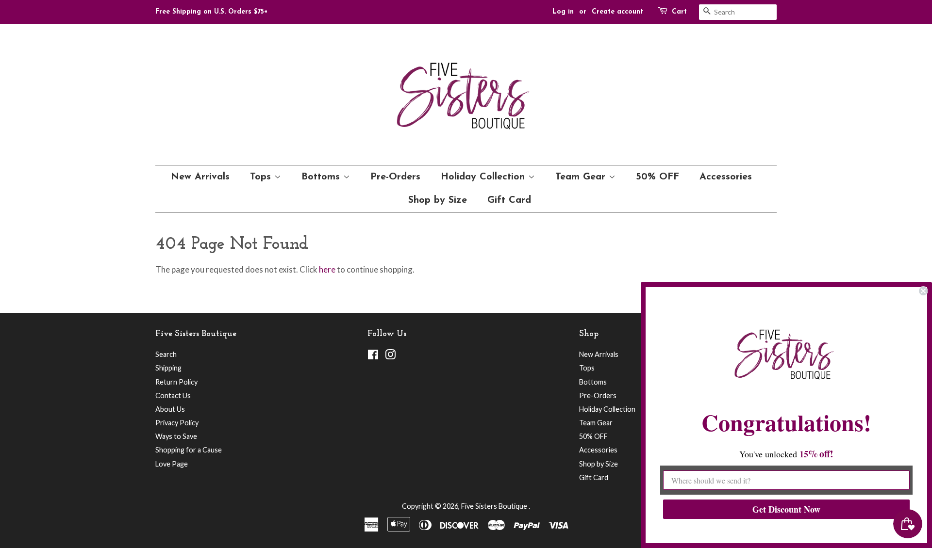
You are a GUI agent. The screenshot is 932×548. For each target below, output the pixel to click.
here (327, 269)
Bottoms (322, 177)
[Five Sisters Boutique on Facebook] (373, 356)
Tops (262, 177)
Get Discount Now (786, 509)
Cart (679, 12)
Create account (617, 12)
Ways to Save (176, 436)
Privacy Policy (177, 423)
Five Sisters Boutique (495, 506)
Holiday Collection (484, 177)
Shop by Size (437, 200)
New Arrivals (200, 177)
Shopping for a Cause (188, 450)
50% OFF (657, 177)
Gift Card (509, 200)
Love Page (171, 464)
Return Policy (176, 382)
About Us (170, 409)
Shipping (168, 368)
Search (166, 354)
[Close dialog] (923, 291)
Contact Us (173, 395)
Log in (563, 12)
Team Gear (582, 177)
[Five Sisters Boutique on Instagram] (390, 356)
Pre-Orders (395, 177)
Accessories (725, 177)
